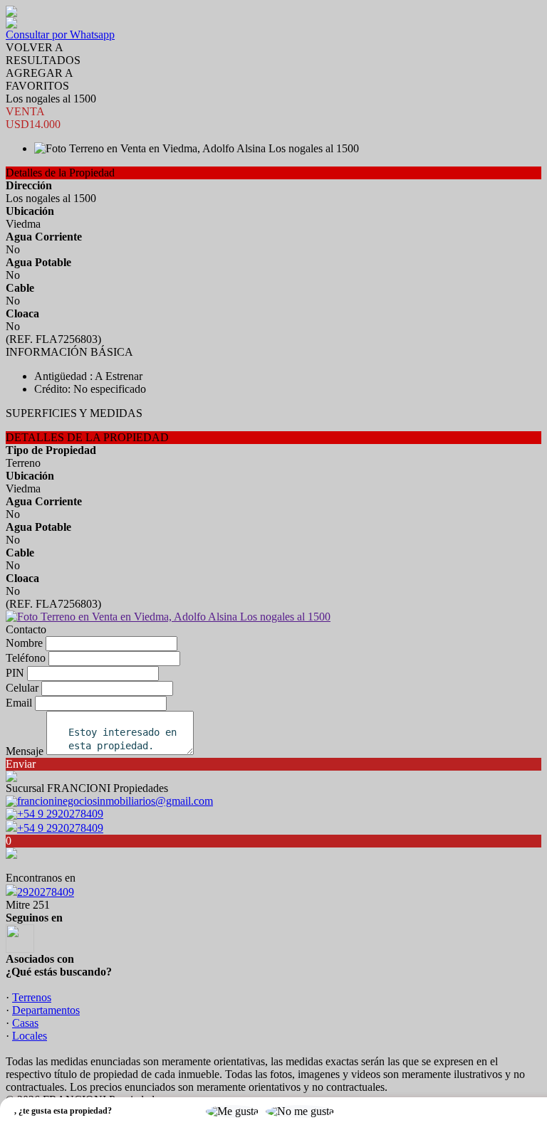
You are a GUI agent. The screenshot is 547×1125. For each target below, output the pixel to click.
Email (19, 703)
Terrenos (31, 997)
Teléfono (26, 658)
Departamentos (46, 1010)
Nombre (24, 643)
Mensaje (24, 751)
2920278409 (45, 892)
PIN (15, 673)
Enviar (21, 764)
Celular (22, 688)
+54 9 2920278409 (60, 828)
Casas (25, 1023)
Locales (29, 1036)
